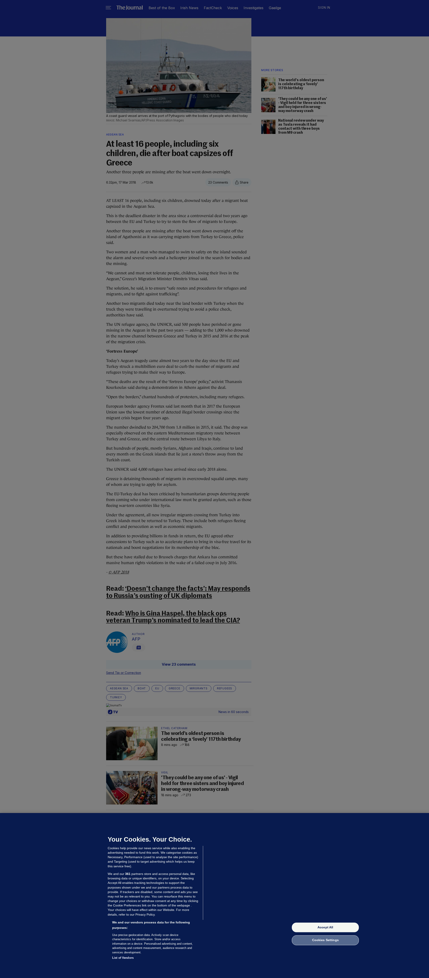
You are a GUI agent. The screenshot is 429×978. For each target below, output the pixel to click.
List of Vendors (123, 957)
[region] (214, 895)
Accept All (325, 927)
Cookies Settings (325, 940)
